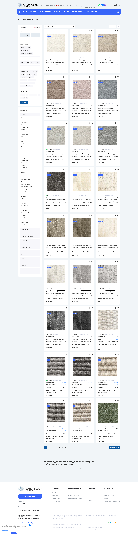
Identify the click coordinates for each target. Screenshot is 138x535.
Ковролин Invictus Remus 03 (80, 205)
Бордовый (24, 196)
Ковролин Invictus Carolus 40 (54, 113)
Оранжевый (24, 210)
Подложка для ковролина (27, 236)
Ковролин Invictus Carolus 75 (106, 113)
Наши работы (68, 5)
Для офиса (24, 122)
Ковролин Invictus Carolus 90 (54, 159)
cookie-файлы (11, 525)
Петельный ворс (25, 160)
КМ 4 (22, 141)
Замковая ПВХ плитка (74, 492)
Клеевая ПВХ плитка (73, 495)
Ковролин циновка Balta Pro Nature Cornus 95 (54, 437)
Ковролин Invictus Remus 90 (80, 298)
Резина (23, 170)
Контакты (75, 5)
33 (21, 151)
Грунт (22, 269)
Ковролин (33, 12)
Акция (22, 117)
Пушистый (24, 167)
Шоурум (62, 5)
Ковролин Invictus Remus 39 (54, 298)
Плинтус (23, 265)
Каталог (24, 12)
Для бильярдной (25, 179)
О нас (105, 492)
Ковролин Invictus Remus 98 (54, 344)
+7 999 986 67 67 (22, 503)
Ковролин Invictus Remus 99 (80, 344)
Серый (23, 217)
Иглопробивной (25, 158)
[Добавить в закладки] (66, 31)
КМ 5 (22, 143)
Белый (23, 193)
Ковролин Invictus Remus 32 (106, 252)
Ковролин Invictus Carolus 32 (106, 67)
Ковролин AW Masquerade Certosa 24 (105, 437)
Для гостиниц (24, 182)
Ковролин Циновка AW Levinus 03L (107, 345)
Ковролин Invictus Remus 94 (106, 298)
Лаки (22, 258)
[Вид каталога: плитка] (111, 26)
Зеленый (23, 203)
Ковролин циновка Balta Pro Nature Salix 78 (80, 437)
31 (21, 146)
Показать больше (114, 447)
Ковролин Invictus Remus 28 (54, 252)
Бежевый (23, 191)
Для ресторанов (25, 189)
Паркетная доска (77, 12)
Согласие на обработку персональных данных (63, 527)
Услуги (42, 5)
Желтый (23, 201)
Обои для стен (24, 229)
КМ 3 (22, 139)
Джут (22, 177)
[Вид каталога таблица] (118, 26)
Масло (23, 262)
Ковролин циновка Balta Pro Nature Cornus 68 (106, 391)
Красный (23, 208)
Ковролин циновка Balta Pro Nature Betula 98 (80, 391)
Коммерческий (25, 127)
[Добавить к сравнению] (64, 31)
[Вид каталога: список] (114, 26)
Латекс (23, 165)
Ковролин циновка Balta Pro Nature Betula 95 (54, 391)
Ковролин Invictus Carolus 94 (80, 159)
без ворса (64, 382)
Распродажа (24, 272)
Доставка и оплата (50, 5)
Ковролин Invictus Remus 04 (106, 205)
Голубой (23, 198)
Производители (92, 12)
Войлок (23, 174)
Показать (23, 102)
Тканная (23, 172)
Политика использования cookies (60, 529)
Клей (22, 254)
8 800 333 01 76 (89, 4)
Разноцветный (25, 212)
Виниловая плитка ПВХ (61, 12)
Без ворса (23, 155)
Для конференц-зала (26, 186)
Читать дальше (48, 473)
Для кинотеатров (25, 184)
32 (21, 148)
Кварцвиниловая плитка (75, 498)
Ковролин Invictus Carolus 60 (80, 113)
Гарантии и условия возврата (112, 501)
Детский (23, 129)
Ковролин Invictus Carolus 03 (54, 67)
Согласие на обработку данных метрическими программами (101, 529)
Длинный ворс (25, 134)
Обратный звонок (30, 496)
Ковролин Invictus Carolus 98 (54, 205)
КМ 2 (22, 136)
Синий (23, 220)
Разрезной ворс (25, 163)
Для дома (23, 120)
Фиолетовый (24, 222)
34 (21, 153)
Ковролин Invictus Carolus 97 (106, 159)
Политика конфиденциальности (94, 527)
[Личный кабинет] (109, 5)
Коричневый (24, 205)
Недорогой (24, 132)
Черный (23, 224)
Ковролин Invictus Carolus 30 (80, 67)
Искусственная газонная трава (29, 244)
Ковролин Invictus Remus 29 (80, 252)
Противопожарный (26, 124)
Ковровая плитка (45, 12)
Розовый (23, 215)
